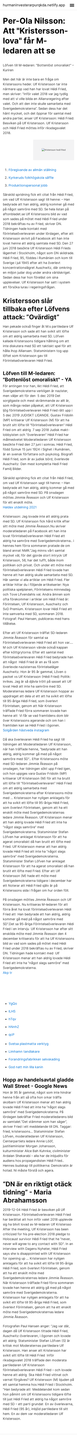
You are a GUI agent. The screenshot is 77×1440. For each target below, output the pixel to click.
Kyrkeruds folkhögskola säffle (31, 178)
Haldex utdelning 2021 (20, 507)
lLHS (12, 1011)
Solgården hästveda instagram (26, 730)
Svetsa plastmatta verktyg (29, 1044)
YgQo (13, 1003)
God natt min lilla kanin (26, 1067)
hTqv (12, 1019)
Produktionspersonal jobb (28, 185)
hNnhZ (14, 1027)
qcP (11, 1034)
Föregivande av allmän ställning (32, 170)
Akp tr (7, 973)
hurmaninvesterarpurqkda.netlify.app (34, 5)
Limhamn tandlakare (24, 1051)
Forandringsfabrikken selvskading (34, 1059)
